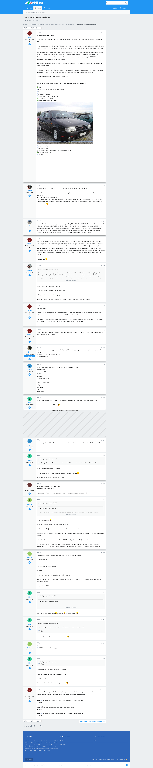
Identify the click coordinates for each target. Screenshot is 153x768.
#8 (104, 347)
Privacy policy (110, 759)
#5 (104, 265)
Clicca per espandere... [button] (70, 280)
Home (121, 759)
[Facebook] (127, 765)
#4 (104, 239)
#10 (104, 398)
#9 (104, 365)
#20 (104, 689)
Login (95, 740)
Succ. (37, 28)
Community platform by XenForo (42, 765)
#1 (104, 32)
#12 (104, 455)
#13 (104, 484)
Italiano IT (29, 759)
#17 (104, 619)
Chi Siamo (62, 740)
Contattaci (63, 744)
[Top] (124, 759)
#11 (104, 440)
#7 (104, 330)
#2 (104, 186)
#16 (104, 592)
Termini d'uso (102, 759)
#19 (104, 658)
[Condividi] (102, 32)
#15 (104, 553)
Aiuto (116, 759)
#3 (104, 221)
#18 (104, 643)
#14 (104, 499)
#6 (104, 305)
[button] (51, 8)
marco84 (29, 20)
